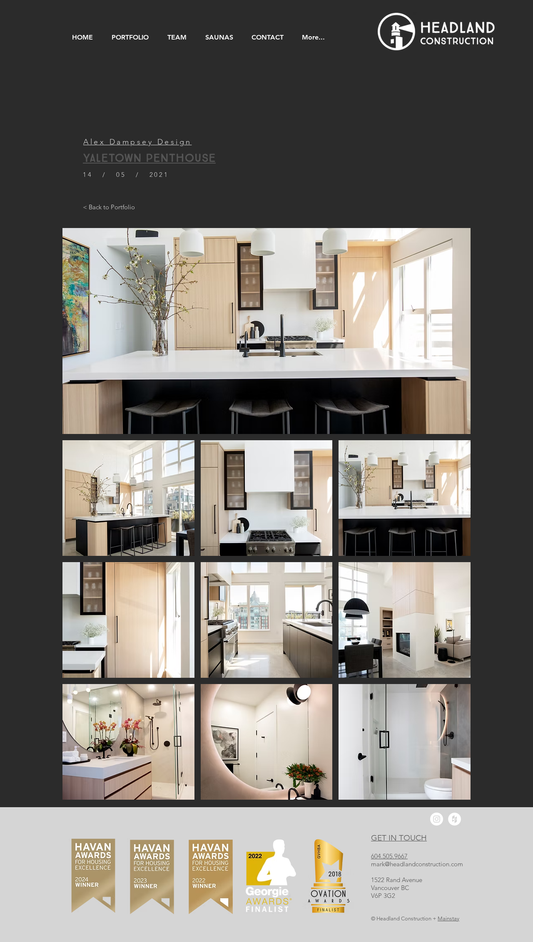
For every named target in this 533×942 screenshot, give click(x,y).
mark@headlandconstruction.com (417, 864)
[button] (128, 498)
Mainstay (448, 918)
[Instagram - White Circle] (436, 819)
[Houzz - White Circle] (454, 819)
